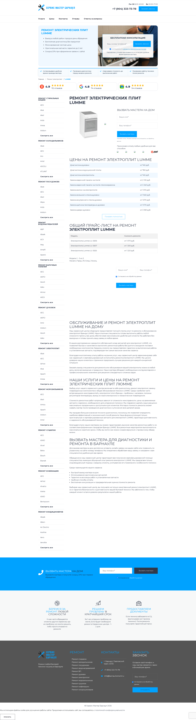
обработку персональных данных (134, 49)
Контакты (63, 19)
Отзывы (75, 19)
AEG (42, 105)
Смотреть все (46, 136)
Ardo (42, 120)
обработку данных (135, 276)
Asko (42, 287)
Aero (42, 537)
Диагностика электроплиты (82, 175)
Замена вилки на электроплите (83, 190)
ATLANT (43, 171)
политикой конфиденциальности (110, 710)
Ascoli (42, 282)
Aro (41, 156)
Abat (42, 146)
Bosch (42, 456)
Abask (42, 234)
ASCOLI (43, 166)
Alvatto (43, 486)
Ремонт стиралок (79, 659)
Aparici (43, 255)
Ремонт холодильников (50, 141)
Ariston (43, 131)
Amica (42, 405)
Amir (42, 323)
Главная (41, 79)
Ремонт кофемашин (48, 471)
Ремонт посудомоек (48, 182)
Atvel (42, 445)
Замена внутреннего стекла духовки (86, 200)
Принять (7, 717)
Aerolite (43, 542)
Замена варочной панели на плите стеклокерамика (92, 185)
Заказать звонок (148, 9)
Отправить (145, 690)
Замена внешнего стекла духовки (84, 195)
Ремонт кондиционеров (50, 512)
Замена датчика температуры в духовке (87, 205)
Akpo (42, 202)
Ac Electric (44, 527)
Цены (51, 19)
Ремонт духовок (46, 308)
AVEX (42, 297)
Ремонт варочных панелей (47, 266)
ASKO (42, 440)
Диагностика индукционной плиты (85, 170)
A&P (42, 229)
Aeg (42, 245)
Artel (42, 161)
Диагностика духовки (79, 165)
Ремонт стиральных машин (48, 99)
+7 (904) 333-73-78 (124, 8)
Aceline (43, 532)
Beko (42, 451)
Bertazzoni (44, 502)
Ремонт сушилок (47, 430)
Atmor (43, 292)
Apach (43, 374)
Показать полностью (113, 217)
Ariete (42, 491)
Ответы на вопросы (93, 19)
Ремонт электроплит (54, 79)
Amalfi (43, 250)
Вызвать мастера (127, 134)
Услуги (41, 19)
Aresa (42, 125)
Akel (42, 115)
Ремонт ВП (76, 671)
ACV (42, 240)
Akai (42, 110)
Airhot (42, 364)
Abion (42, 522)
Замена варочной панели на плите (85, 180)
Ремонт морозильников (50, 389)
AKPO (42, 277)
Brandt (43, 461)
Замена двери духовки (80, 210)
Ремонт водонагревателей (48, 223)
